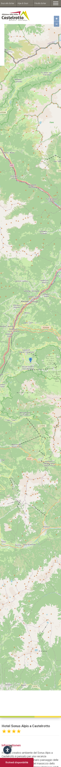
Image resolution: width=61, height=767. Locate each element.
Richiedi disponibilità (17, 762)
